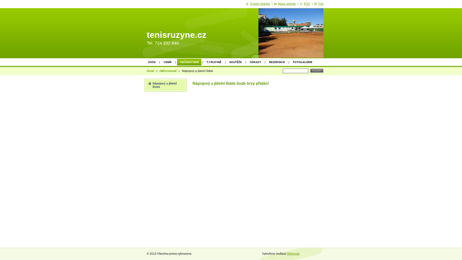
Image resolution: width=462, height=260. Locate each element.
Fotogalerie (302, 62)
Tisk (320, 4)
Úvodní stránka (260, 4)
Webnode (293, 253)
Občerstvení (189, 62)
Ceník (168, 62)
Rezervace (277, 62)
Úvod (152, 62)
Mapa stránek (287, 4)
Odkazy (255, 62)
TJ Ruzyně (214, 62)
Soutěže (235, 62)
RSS (307, 4)
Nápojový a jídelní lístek (165, 85)
